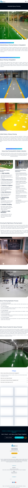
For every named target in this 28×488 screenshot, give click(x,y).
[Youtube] (15, 482)
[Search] (17, 479)
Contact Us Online (19, 437)
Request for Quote (14, 453)
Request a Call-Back (9, 437)
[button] (26, 1)
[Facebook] (12, 482)
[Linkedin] (14, 482)
